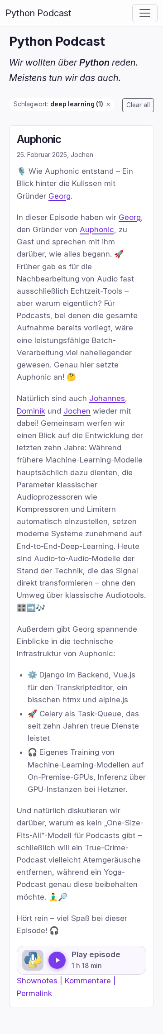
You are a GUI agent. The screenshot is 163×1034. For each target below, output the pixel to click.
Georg (59, 195)
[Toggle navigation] (145, 13)
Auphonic (39, 139)
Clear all (138, 105)
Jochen (77, 410)
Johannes (107, 398)
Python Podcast (38, 13)
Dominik (31, 410)
